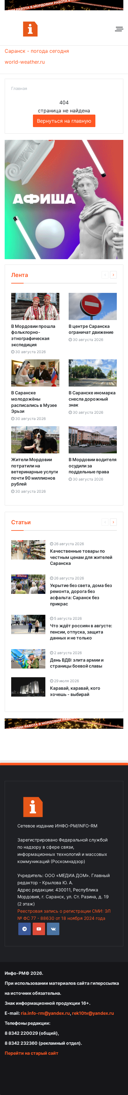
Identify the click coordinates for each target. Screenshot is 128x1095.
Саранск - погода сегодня (37, 51)
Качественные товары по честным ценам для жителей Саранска (81, 557)
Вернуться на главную (64, 121)
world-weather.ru (25, 62)
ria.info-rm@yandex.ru (45, 1013)
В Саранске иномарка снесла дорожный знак (92, 398)
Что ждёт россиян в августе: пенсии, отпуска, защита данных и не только (81, 631)
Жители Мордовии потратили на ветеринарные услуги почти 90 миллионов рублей (34, 471)
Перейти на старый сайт (31, 1053)
